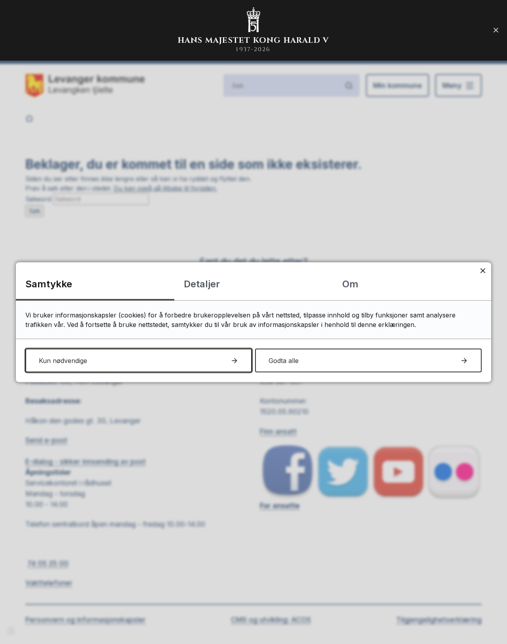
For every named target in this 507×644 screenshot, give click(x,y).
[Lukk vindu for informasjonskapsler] (482, 270)
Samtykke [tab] (48, 283)
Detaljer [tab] (202, 283)
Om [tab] (350, 283)
